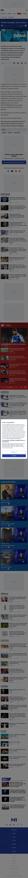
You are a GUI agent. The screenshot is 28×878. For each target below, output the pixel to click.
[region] (14, 439)
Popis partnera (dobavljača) (7, 447)
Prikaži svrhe (14, 452)
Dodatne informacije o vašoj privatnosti (13, 438)
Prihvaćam (14, 455)
